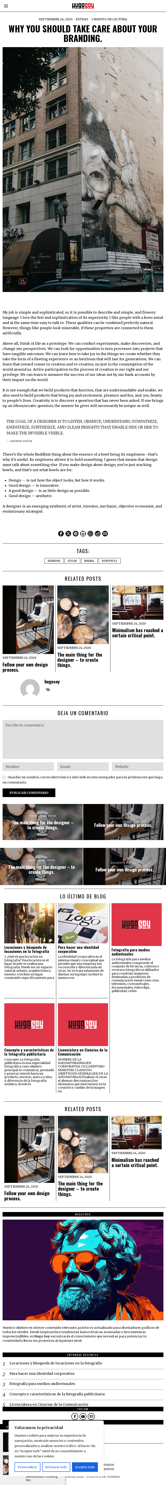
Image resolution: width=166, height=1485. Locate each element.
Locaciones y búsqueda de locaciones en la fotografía (26, 949)
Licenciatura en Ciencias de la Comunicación (82, 1052)
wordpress (109, 561)
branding (54, 561)
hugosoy (52, 681)
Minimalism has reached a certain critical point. (137, 632)
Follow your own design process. (25, 667)
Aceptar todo (85, 1467)
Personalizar (27, 1467)
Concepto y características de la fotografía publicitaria (29, 1052)
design (72, 561)
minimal (89, 561)
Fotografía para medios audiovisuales (131, 952)
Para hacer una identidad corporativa (78, 949)
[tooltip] (61, 533)
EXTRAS (82, 19)
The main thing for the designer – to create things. (79, 660)
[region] (56, 1448)
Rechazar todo (56, 1467)
